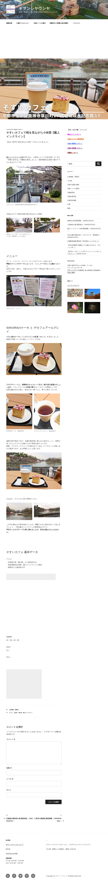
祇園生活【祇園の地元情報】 (59, 23)
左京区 (15, 712)
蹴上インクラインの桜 (14, 157)
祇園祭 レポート (72, 153)
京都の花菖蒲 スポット (75, 148)
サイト (8, 790)
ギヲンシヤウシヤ (34, 8)
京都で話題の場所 (73, 184)
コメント (10, 739)
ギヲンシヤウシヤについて (14, 844)
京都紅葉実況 (71, 196)
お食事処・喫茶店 (14, 709)
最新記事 (9, 23)
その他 (69, 181)
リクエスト (76, 23)
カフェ (11, 712)
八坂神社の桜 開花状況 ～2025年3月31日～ (81, 224)
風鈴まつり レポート (74, 134)
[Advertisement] (54, 42)
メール (10, 779)
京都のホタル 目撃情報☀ (75, 139)
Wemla (20, 129)
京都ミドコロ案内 (40, 23)
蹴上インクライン (27, 712)
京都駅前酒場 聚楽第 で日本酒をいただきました (83, 241)
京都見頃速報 (71, 200)
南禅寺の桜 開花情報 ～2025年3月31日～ (81, 221)
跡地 (68, 208)
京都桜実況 (71, 192)
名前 (9, 768)
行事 (68, 204)
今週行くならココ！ (23, 23)
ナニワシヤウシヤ (73, 285)
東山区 (20, 712)
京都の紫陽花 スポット (75, 143)
